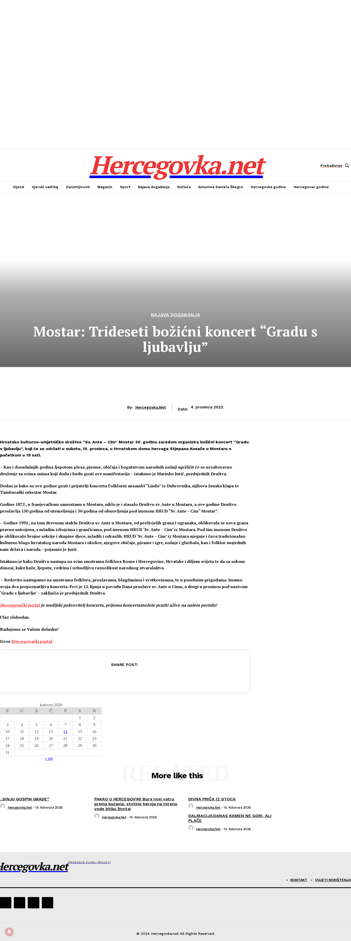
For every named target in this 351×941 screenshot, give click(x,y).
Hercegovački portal (20, 605)
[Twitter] (105, 677)
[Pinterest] (124, 677)
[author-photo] (3, 807)
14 (65, 731)
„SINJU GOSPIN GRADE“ (24, 799)
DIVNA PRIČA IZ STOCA (212, 799)
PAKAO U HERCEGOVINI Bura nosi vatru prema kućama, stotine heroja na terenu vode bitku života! (135, 804)
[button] (335, 165)
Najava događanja (175, 315)
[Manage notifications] (9, 932)
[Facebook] (87, 677)
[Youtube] (47, 902)
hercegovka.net (150, 407)
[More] (161, 677)
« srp (49, 758)
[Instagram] (19, 902)
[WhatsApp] (142, 677)
